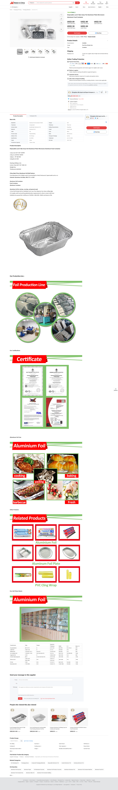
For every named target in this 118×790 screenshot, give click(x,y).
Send (20, 698)
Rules (107, 7)
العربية (66, 781)
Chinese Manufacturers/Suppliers (43, 780)
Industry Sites (67, 780)
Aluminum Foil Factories (16, 769)
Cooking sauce (37, 746)
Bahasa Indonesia (97, 781)
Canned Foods (87, 748)
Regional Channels (75, 780)
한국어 (70, 781)
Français (41, 781)
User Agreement (67, 784)
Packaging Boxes (25, 763)
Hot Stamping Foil (15, 763)
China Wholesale (53, 780)
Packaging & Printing (17, 9)
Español (31, 781)
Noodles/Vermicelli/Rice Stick (65, 748)
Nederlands (61, 781)
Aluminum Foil (34, 9)
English (27, 781)
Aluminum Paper (27, 769)
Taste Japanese (62, 746)
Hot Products (25, 780)
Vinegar (36, 748)
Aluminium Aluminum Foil (69, 769)
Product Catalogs (29, 740)
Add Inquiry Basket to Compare (37, 57)
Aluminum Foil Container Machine (85, 769)
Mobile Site (89, 780)
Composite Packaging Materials (38, 763)
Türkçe (85, 781)
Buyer (77, 7)
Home (11, 9)
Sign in (106, 3)
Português (36, 781)
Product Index (82, 780)
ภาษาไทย (81, 781)
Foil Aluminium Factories (39, 769)
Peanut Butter (87, 746)
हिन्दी (77, 781)
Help (84, 7)
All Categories (14, 7)
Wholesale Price (61, 780)
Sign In (69, 109)
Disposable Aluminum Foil (53, 763)
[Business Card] (106, 122)
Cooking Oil (12, 746)
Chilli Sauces (86, 743)
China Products (32, 780)
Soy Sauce (36, 743)
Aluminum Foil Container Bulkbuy (44, 772)
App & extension (91, 7)
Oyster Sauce (62, 743)
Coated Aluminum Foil (66, 763)
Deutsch (56, 781)
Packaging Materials (26, 9)
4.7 (91, 118)
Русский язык (46, 781)
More (11, 775)
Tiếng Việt (90, 781)
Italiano (52, 781)
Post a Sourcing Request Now (48, 698)
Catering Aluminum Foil (79, 763)
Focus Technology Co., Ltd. (50, 784)
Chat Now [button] (99, 33)
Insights (93, 780)
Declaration (73, 784)
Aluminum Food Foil (99, 769)
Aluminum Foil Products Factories (54, 769)
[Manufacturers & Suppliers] (17, 2)
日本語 (74, 781)
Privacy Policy (79, 784)
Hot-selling (12, 743)
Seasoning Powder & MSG (15, 748)
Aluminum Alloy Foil (30, 772)
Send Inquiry (77, 33)
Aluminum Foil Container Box (17, 772)
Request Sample (91, 36)
